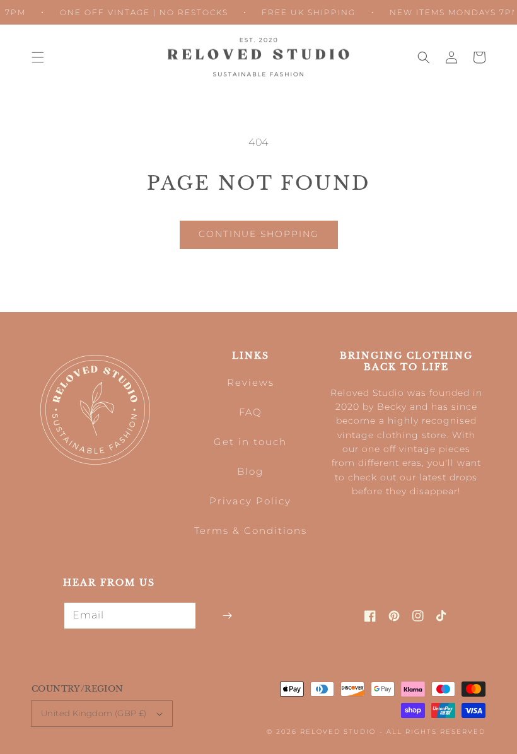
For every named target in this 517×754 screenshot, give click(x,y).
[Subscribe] (226, 615)
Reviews (250, 382)
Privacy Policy (250, 501)
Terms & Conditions (250, 530)
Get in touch (250, 442)
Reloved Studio (338, 732)
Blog (250, 471)
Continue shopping (259, 234)
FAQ (250, 412)
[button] (38, 57)
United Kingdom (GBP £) (94, 713)
